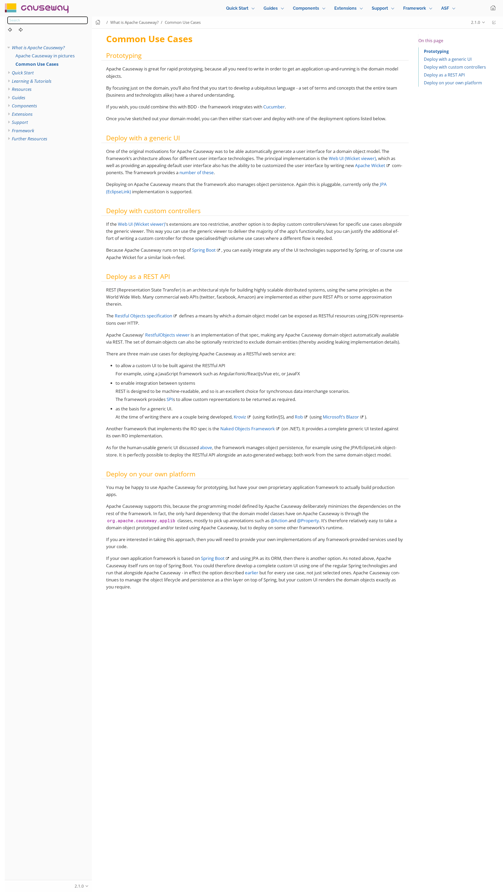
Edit (493, 22)
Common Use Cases (36, 64)
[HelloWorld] (23, 30)
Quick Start (237, 8)
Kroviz (240, 417)
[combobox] (47, 20)
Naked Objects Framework (247, 429)
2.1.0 (475, 22)
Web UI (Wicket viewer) (352, 158)
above (206, 447)
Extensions (345, 8)
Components (306, 8)
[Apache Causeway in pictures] (12, 30)
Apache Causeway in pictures (45, 56)
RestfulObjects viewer (167, 335)
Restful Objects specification (143, 316)
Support (380, 8)
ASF (445, 8)
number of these (196, 172)
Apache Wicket (370, 165)
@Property (308, 520)
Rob (299, 417)
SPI (170, 399)
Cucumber (274, 107)
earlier (251, 573)
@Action (279, 520)
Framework (414, 8)
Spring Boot (204, 250)
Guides (271, 8)
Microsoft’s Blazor (341, 417)
